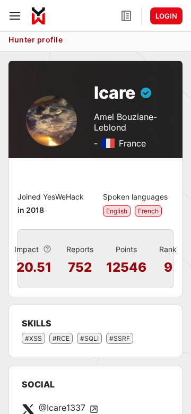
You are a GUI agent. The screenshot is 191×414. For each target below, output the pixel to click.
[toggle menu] (14, 16)
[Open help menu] (126, 16)
